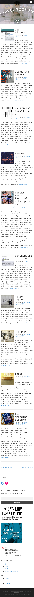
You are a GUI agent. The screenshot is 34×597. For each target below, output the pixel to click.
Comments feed (9, 581)
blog (25, 35)
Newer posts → (27, 467)
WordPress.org (9, 583)
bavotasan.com (25, 594)
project (24, 207)
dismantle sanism (22, 73)
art (25, 117)
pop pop (20, 331)
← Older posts (6, 467)
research (17, 36)
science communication (20, 79)
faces (19, 373)
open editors (20, 31)
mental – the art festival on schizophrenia (23, 198)
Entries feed (8, 580)
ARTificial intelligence (23, 111)
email (3, 496)
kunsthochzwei (18, 591)
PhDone (19, 153)
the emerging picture (21, 417)
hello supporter (22, 298)
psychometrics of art (23, 257)
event (25, 77)
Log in (6, 578)
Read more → (25, 63)
